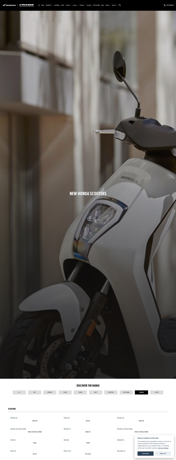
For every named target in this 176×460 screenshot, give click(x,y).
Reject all (163, 453)
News (102, 5)
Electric (157, 392)
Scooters (141, 392)
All (19, 392)
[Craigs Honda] (18, 5)
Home (42, 5)
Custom (65, 392)
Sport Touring (126, 392)
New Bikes (48, 5)
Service (75, 5)
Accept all (145, 453)
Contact (114, 5)
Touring (80, 392)
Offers (62, 5)
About (107, 5)
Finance (68, 5)
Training (82, 5)
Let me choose (163, 448)
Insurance (89, 5)
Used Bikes (57, 5)
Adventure (49, 392)
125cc (34, 392)
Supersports (111, 392)
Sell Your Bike (96, 5)
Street (95, 392)
